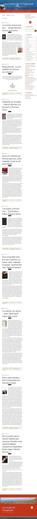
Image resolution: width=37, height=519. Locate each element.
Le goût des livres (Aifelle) (29, 81)
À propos (28, 11)
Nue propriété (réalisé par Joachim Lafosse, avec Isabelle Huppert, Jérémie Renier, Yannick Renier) (12, 262)
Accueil (8, 11)
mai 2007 (13, 15)
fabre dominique (6, 249)
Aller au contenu (3, 0)
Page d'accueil (8, 15)
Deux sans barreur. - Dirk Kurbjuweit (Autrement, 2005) (11, 380)
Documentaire (28, 44)
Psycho (27, 50)
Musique (27, 48)
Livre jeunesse (28, 46)
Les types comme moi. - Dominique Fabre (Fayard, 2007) (11, 211)
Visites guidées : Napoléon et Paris (30, 95)
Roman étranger (15, 427)
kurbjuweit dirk (5, 428)
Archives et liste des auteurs (18, 11)
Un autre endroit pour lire (29, 87)
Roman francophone (16, 248)
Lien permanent (5, 93)
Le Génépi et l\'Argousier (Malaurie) (29, 75)
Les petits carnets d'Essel (12, 90)
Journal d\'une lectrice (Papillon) (30, 66)
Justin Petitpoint (27, 96)
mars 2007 (3, 15)
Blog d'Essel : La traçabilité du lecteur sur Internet (11, 69)
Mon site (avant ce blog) (29, 94)
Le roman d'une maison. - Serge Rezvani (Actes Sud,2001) (12, 28)
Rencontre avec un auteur (30, 54)
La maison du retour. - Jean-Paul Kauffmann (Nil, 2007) (11, 313)
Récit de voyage (29, 52)
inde (7, 148)
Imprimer (4, 94)
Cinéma (14, 302)
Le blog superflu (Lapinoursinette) (30, 78)
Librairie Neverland (28, 98)
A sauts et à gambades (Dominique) (29, 83)
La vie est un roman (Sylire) (29, 72)
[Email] (30, 22)
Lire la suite (30, 18)
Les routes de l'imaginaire (18, 3)
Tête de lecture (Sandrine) (29, 77)
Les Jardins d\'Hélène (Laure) (29, 65)
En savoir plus (4, 518)
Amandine (6, 297)
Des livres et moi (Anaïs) (29, 85)
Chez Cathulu (27, 73)
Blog (14, 93)
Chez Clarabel (27, 67)
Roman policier (15, 147)
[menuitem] (8, 11)
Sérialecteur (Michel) (28, 70)
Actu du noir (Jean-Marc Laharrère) (30, 79)
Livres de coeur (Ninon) (29, 89)
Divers (27, 42)
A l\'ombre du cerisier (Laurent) (30, 69)
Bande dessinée (29, 37)
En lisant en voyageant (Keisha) (30, 86)
